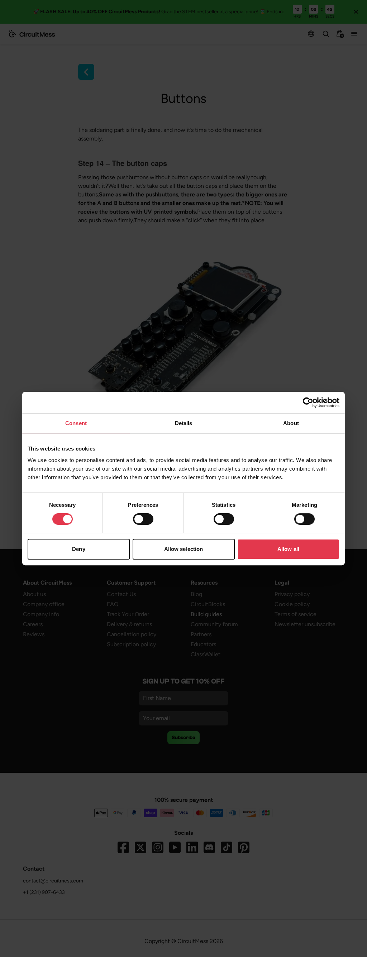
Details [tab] (183, 423)
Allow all (288, 549)
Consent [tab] (76, 423)
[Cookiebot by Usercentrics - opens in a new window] (308, 402)
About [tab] (291, 423)
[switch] (143, 519)
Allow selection (183, 549)
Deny (78, 549)
